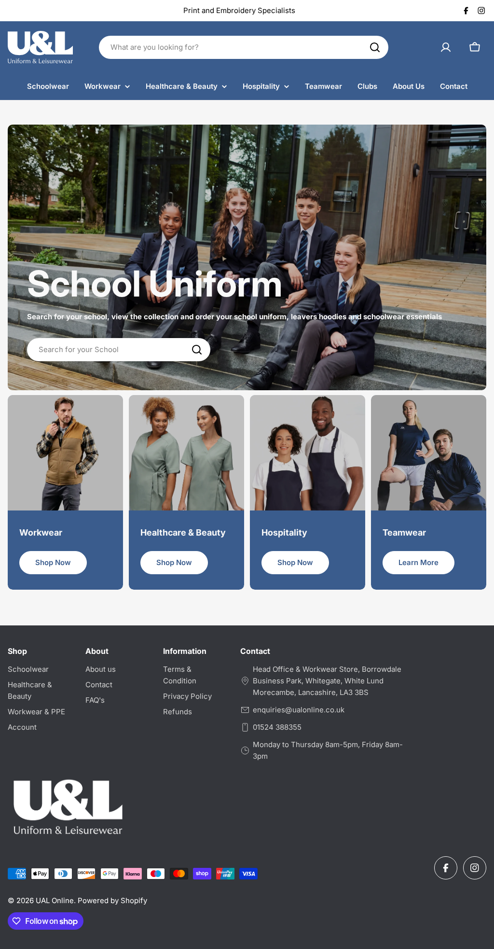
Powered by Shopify (112, 900)
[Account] (446, 47)
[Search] (375, 47)
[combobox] (243, 47)
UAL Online (55, 900)
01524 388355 (277, 727)
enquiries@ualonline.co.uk (298, 709)
